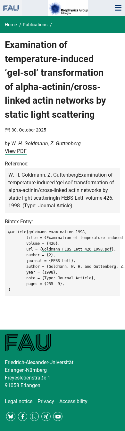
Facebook (22, 416)
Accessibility (73, 401)
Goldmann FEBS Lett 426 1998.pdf (77, 249)
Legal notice (18, 401)
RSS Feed (34, 416)
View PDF (16, 151)
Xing (46, 416)
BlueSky (10, 416)
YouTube (58, 416)
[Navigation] (118, 8)
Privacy (46, 401)
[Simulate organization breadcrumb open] (11, 8)
